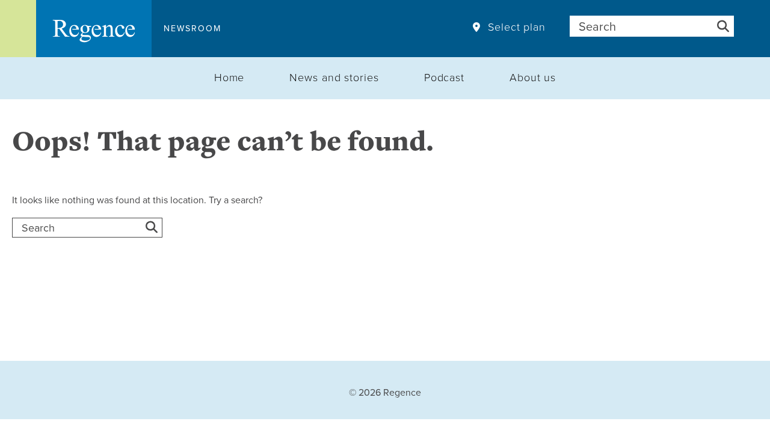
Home (229, 77)
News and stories (333, 77)
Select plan (517, 27)
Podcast (444, 77)
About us (533, 77)
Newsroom (192, 28)
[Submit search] (723, 26)
